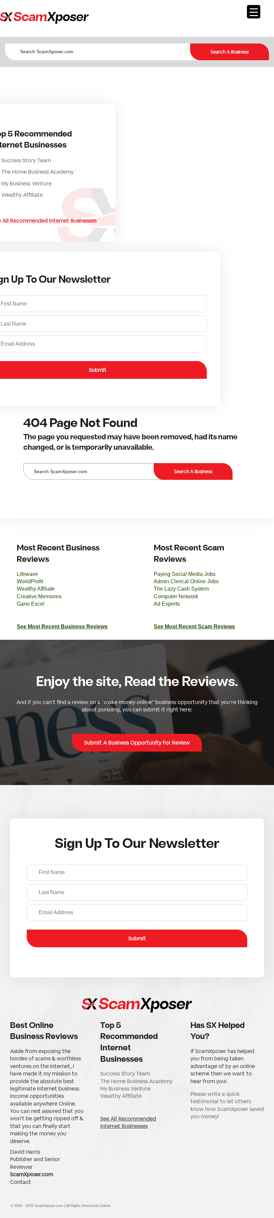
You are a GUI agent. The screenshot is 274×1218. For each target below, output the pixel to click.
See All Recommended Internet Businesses (128, 1122)
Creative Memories (39, 596)
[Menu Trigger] (253, 11)
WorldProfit (30, 581)
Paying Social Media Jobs (185, 574)
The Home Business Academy (136, 1081)
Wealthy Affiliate (36, 589)
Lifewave (27, 574)
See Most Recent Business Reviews (62, 626)
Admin (106, 1206)
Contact (20, 1182)
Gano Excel (30, 604)
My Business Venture (125, 1088)
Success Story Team (125, 1073)
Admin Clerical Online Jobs (186, 581)
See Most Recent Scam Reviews (194, 626)
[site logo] (44, 18)
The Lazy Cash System (181, 589)
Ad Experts (167, 604)
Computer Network (176, 596)
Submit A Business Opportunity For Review (137, 742)
